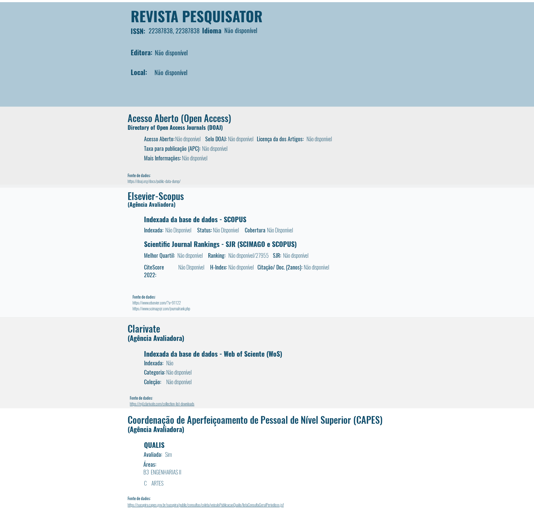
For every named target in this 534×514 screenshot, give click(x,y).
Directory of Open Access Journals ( (168, 127)
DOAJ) (216, 127)
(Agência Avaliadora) (152, 204)
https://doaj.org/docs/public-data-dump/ (154, 181)
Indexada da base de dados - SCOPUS (195, 219)
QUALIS (154, 445)
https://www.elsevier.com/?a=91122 (157, 302)
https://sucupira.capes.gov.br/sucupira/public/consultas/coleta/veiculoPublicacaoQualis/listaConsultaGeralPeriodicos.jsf (206, 505)
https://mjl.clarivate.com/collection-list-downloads (162, 404)
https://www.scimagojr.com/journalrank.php (161, 308)
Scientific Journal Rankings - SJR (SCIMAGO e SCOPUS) (220, 244)
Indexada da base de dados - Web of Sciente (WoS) (213, 354)
